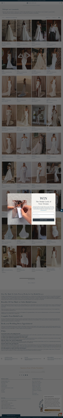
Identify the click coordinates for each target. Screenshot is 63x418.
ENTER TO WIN (43, 219)
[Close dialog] (54, 195)
